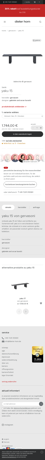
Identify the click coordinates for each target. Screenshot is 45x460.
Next (26, 311)
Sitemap (5, 348)
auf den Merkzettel (14, 141)
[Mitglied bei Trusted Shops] (37, 354)
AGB (3, 351)
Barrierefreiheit (8, 372)
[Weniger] (33, 128)
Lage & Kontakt (7, 375)
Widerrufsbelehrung (9, 360)
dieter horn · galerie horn (22, 21)
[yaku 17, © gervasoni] (22, 294)
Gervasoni (12, 31)
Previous (19, 311)
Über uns (5, 363)
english (6, 439)
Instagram (8, 425)
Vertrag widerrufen (9, 382)
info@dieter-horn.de (13, 341)
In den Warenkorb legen (22, 134)
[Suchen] (40, 22)
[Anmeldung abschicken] (41, 404)
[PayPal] (12, 448)
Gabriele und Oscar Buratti (20, 100)
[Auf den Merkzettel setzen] (41, 303)
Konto (28, 2)
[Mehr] (41, 128)
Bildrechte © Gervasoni (23, 82)
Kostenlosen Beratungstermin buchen (20, 184)
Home (4, 31)
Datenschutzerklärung (10, 354)
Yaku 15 (21, 31)
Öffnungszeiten (8, 369)
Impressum (6, 357)
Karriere (5, 366)
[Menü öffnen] (5, 22)
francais (6, 442)
